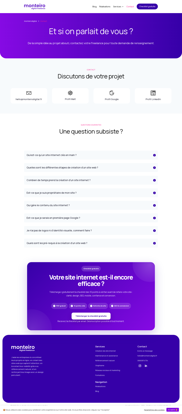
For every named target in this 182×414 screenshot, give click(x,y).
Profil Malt (70, 99)
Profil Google (112, 99)
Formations (100, 375)
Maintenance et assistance (106, 356)
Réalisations (100, 386)
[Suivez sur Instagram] (139, 365)
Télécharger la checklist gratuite (91, 316)
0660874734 (142, 360)
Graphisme (99, 365)
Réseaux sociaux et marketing (107, 370)
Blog (97, 391)
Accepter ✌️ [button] (172, 410)
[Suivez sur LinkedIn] (145, 365)
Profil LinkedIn (153, 99)
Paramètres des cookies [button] (154, 410)
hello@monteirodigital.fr (29, 99)
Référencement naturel (105, 360)
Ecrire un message (145, 351)
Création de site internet (105, 351)
